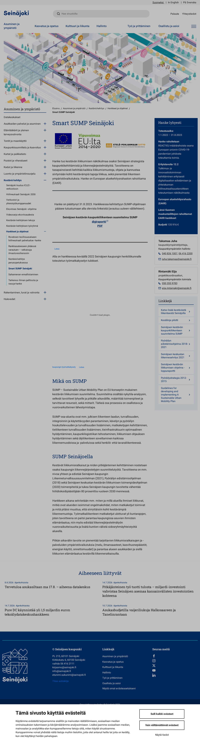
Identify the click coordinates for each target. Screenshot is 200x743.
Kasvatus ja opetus (46, 26)
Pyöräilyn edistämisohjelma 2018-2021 (174, 344)
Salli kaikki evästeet (162, 714)
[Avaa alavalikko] (45, 123)
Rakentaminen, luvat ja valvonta (21, 292)
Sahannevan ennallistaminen (23, 274)
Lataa (56, 248)
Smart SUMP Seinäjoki (20, 268)
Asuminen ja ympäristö (12, 26)
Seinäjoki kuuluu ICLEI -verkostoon (18, 187)
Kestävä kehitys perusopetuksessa (18, 260)
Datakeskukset (12, 117)
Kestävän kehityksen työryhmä (22, 226)
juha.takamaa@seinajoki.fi (177, 259)
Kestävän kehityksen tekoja (20, 220)
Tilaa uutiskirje (60, 681)
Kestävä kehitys (13, 180)
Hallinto (102, 26)
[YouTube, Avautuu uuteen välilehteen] (175, 670)
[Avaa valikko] (193, 26)
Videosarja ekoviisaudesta (20, 214)
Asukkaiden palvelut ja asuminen (22, 124)
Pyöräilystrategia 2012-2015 (174, 379)
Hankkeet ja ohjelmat (17, 231)
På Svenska (189, 2)
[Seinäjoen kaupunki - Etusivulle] (16, 13)
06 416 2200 (185, 253)
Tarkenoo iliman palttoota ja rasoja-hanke (23, 282)
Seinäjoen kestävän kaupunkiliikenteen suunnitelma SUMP (172, 330)
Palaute (174, 14)
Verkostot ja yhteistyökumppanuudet (18, 201)
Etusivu (56, 108)
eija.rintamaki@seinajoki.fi (176, 288)
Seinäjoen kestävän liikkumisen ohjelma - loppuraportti (173, 368)
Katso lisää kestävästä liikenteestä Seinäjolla (173, 312)
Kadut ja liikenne (13, 167)
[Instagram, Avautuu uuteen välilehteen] (175, 660)
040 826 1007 (169, 253)
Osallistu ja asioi (168, 26)
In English (173, 2)
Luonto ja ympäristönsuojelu (19, 174)
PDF (100, 226)
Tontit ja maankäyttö (15, 141)
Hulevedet (9, 299)
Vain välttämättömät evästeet (161, 725)
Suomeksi (158, 2)
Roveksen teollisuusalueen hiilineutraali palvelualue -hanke (24, 238)
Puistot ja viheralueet (15, 161)
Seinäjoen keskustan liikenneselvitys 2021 (172, 356)
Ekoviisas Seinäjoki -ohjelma (21, 209)
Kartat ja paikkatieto (15, 154)
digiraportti (99, 222)
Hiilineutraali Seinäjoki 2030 (20, 194)
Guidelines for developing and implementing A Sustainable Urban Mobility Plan (171, 395)
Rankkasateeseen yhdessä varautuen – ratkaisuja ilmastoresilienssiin (22, 249)
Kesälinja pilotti (169, 320)
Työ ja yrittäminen (139, 26)
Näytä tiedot (162, 735)
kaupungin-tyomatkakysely (64, 367)
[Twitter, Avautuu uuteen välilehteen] (175, 665)
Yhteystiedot (189, 14)
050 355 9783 (169, 283)
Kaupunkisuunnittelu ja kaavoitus (22, 147)
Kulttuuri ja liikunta (77, 26)
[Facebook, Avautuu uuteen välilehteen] (175, 655)
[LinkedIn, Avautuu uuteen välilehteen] (175, 675)
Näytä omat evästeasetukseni (119, 688)
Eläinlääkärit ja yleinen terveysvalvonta (16, 132)
